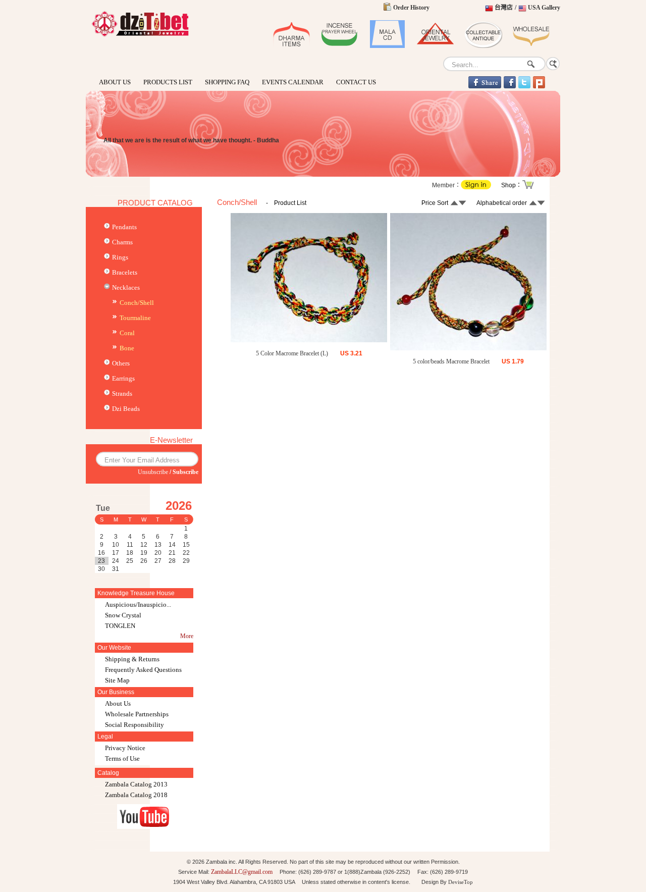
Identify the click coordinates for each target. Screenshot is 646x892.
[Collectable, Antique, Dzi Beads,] (483, 45)
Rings (120, 257)
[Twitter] (524, 86)
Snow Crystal (123, 615)
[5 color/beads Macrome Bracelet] (468, 348)
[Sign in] (476, 187)
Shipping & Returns (132, 659)
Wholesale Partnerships (137, 714)
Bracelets (124, 272)
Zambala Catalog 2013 (136, 784)
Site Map (117, 680)
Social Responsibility (134, 724)
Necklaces (126, 287)
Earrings (123, 378)
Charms (122, 242)
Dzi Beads (126, 408)
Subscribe (185, 472)
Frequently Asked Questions (143, 669)
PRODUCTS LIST (167, 82)
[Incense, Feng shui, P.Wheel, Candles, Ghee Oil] (339, 45)
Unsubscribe (153, 472)
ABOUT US (115, 82)
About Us (118, 703)
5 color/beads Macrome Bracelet (451, 361)
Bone (127, 348)
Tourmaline (135, 318)
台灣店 (504, 7)
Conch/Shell (137, 302)
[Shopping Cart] (528, 187)
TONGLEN (120, 625)
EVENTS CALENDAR (293, 82)
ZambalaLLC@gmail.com (242, 871)
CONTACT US (356, 82)
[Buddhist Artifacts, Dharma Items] (291, 45)
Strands (122, 393)
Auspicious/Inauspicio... (138, 604)
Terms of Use (122, 758)
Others (121, 363)
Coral (127, 333)
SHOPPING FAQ (227, 82)
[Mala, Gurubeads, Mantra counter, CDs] (387, 45)
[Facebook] (510, 86)
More (186, 636)
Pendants (124, 227)
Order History (411, 7)
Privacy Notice (125, 748)
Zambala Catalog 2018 (136, 795)
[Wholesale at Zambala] (531, 45)
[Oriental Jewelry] (140, 35)
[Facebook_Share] (484, 86)
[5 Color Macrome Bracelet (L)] (309, 340)
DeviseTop (460, 882)
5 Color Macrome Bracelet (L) (292, 353)
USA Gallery (544, 7)
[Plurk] (539, 86)
